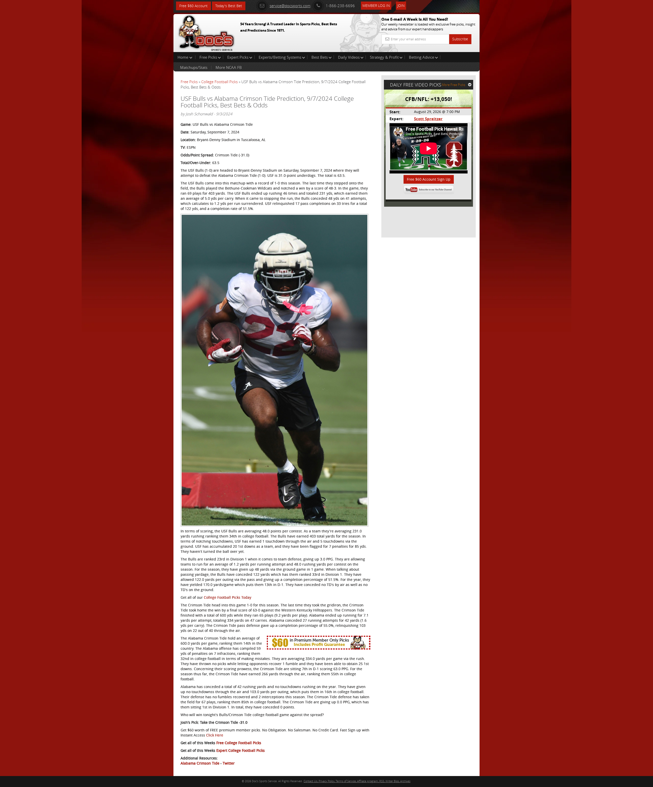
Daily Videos (349, 57)
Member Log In (376, 5)
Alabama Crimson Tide (200, 763)
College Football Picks (219, 81)
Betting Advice (421, 57)
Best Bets (319, 57)
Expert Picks (237, 57)
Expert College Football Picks (240, 750)
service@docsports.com (290, 5)
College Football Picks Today (227, 597)
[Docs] (206, 31)
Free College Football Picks (238, 742)
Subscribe (460, 38)
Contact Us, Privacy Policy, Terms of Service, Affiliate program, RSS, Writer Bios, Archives (357, 781)
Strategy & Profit (384, 57)
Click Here (214, 735)
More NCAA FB (229, 67)
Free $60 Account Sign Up (428, 179)
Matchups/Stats (193, 67)
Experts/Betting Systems (280, 57)
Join (401, 5)
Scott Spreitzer (428, 118)
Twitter (229, 763)
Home (183, 57)
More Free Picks (453, 84)
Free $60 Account (193, 5)
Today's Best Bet (228, 5)
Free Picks (208, 57)
